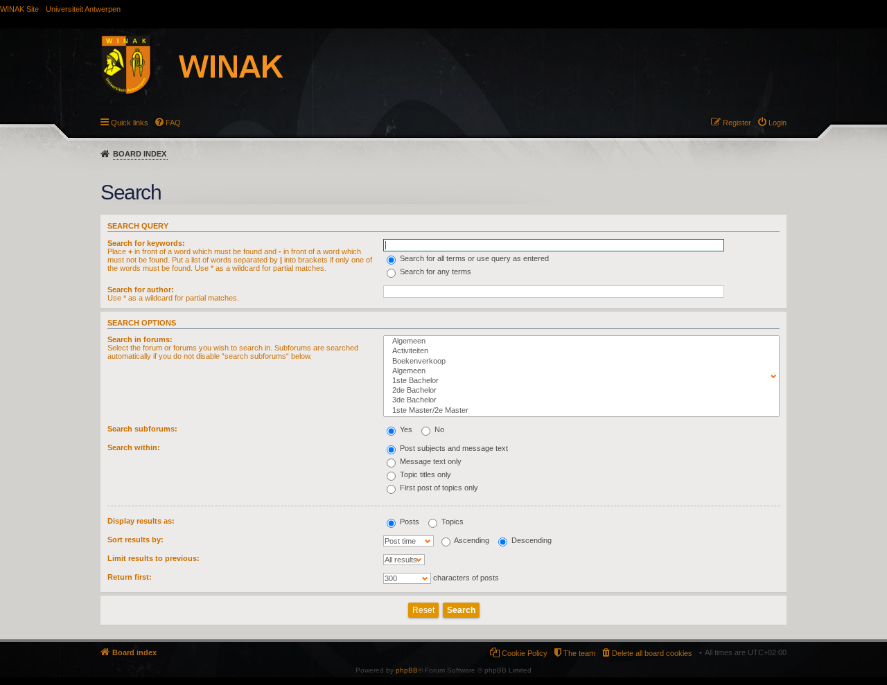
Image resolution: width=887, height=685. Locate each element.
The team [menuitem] (579, 653)
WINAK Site (19, 9)
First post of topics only (438, 487)
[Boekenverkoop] (578, 361)
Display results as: (141, 521)
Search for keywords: (146, 243)
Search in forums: (140, 339)
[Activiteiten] (578, 351)
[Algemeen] (578, 341)
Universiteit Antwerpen (83, 9)
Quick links (129, 122)
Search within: (133, 447)
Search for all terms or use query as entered (473, 258)
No (438, 429)
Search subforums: (142, 429)
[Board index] (207, 67)
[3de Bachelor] (578, 400)
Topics (451, 521)
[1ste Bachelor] (578, 381)
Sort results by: (135, 539)
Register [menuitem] (737, 122)
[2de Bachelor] (578, 390)
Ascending (471, 540)
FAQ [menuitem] (173, 122)
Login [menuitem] (778, 122)
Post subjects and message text (453, 448)
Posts (408, 521)
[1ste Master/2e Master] (578, 411)
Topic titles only (424, 474)
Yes (405, 429)
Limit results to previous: (153, 558)
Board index (139, 154)
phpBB (407, 670)
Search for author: (140, 289)
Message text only (430, 461)
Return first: (129, 577)
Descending (530, 540)
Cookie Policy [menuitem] (524, 653)
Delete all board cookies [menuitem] (652, 653)
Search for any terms (434, 271)
